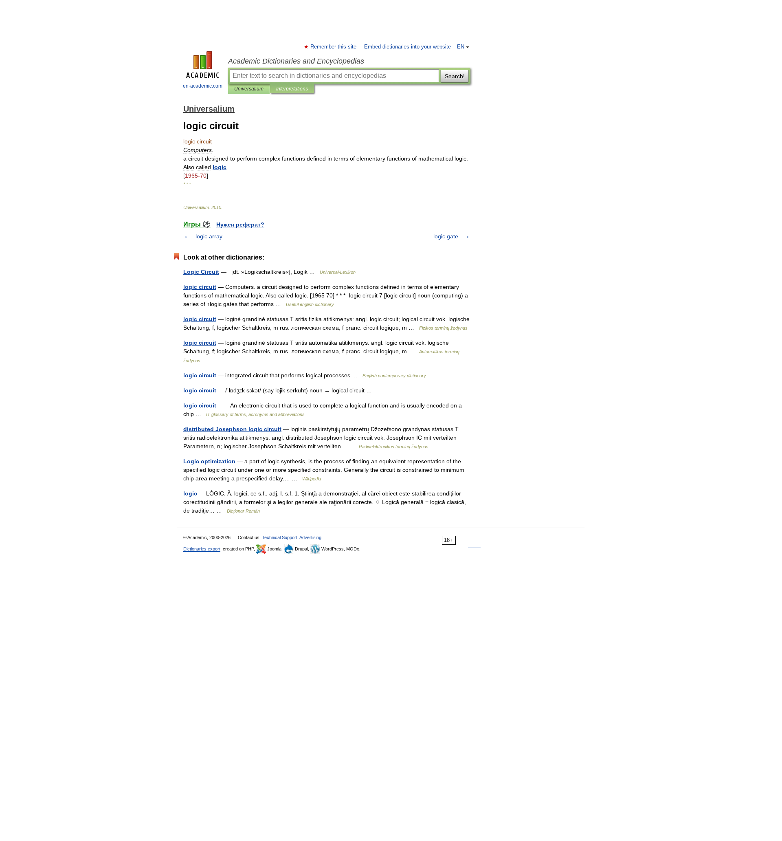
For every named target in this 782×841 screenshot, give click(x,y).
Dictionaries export (201, 548)
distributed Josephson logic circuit (232, 429)
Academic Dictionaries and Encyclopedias (296, 61)
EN (460, 47)
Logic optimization (209, 461)
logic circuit (199, 287)
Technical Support (279, 537)
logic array (209, 236)
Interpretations (292, 89)
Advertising (310, 537)
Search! (455, 76)
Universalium (249, 89)
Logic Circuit (201, 272)
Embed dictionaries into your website (407, 47)
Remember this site (333, 47)
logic (190, 493)
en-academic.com (202, 86)
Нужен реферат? (240, 224)
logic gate (445, 236)
